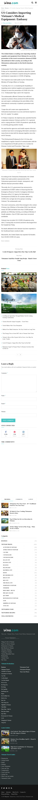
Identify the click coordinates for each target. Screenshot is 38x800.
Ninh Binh (6, 588)
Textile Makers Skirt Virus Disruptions (12, 325)
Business (7, 8)
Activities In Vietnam (10, 547)
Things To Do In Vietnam (7, 642)
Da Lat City (6, 560)
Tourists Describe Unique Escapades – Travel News (15, 321)
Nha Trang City (8, 583)
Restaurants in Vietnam (10, 598)
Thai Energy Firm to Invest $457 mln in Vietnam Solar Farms (18, 333)
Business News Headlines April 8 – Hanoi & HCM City (18, 287)
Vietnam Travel (6, 544)
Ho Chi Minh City (8, 575)
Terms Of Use (14, 794)
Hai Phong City (7, 570)
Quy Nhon (6, 595)
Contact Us (22, 792)
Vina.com (7, 796)
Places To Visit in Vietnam (8, 644)
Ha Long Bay (6, 567)
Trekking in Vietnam (6, 652)
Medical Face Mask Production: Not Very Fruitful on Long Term (19, 329)
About (2, 792)
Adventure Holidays (6, 650)
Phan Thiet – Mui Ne (9, 590)
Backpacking (4, 656)
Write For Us (15, 792)
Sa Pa (4, 600)
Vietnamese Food (7, 609)
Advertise (8, 792)
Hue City (5, 580)
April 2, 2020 (6, 311)
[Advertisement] (19, 474)
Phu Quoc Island (8, 593)
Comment (4, 373)
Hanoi (5, 572)
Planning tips (4, 758)
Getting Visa (4, 774)
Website (3, 411)
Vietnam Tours (5, 658)
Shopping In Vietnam (9, 603)
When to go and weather (7, 776)
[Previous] (17, 354)
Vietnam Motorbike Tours (7, 654)
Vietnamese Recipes (8, 612)
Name (3, 395)
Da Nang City (7, 562)
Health (3, 762)
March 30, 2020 (18, 23)
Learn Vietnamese (5, 766)
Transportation (5, 770)
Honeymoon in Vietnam (7, 646)
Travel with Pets (5, 772)
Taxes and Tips (5, 768)
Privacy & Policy (5, 794)
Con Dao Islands (8, 557)
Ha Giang (5, 565)
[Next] (20, 354)
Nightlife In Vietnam (9, 585)
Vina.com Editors (7, 23)
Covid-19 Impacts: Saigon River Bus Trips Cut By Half (16, 343)
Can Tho (5, 552)
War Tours (4, 660)
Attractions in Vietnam (10, 549)
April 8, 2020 (6, 289)
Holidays (3, 764)
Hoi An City (6, 577)
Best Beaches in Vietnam (7, 648)
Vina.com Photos (7, 616)
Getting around (5, 760)
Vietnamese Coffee (6, 778)
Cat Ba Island (7, 555)
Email (3, 403)
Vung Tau (6, 605)
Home (2, 8)
